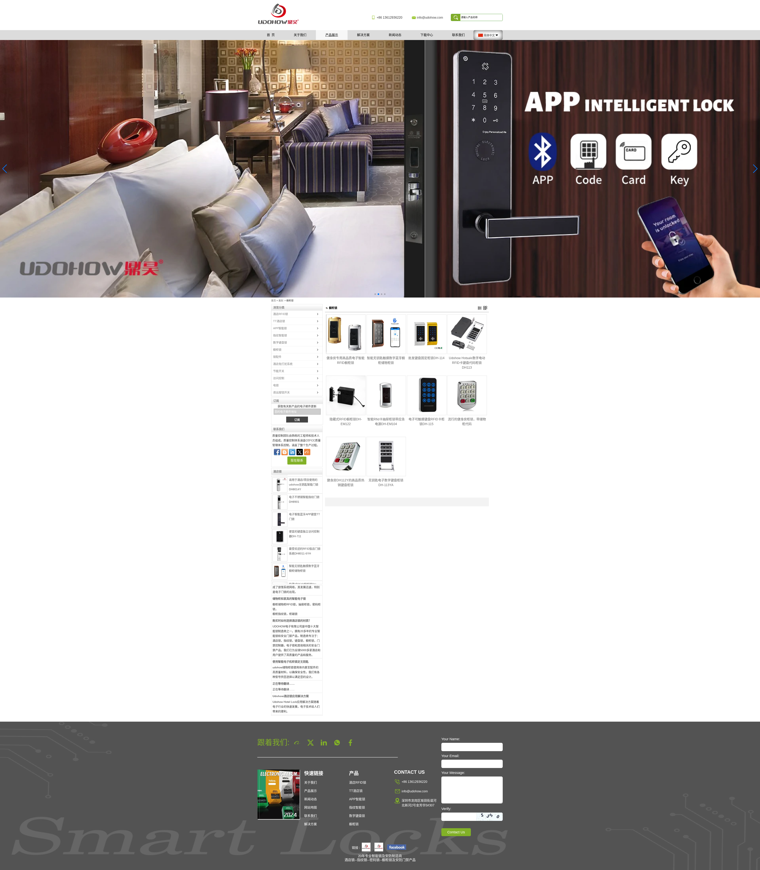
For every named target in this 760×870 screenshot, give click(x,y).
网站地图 (310, 807)
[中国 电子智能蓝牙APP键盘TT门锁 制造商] (279, 495)
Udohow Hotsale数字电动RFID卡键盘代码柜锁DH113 (467, 362)
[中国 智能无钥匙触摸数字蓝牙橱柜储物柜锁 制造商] (279, 548)
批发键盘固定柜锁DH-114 (426, 358)
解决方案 (363, 35)
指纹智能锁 (280, 335)
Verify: (446, 809)
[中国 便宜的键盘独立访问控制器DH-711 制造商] (279, 512)
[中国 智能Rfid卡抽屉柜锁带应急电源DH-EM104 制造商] (386, 414)
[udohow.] (366, 847)
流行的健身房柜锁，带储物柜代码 (467, 422)
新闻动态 (395, 35)
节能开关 (278, 371)
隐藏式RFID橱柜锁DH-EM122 (346, 422)
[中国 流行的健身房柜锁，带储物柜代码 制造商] (467, 414)
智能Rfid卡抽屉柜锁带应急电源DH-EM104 (386, 422)
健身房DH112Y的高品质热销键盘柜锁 (345, 483)
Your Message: (453, 773)
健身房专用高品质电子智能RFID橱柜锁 (346, 360)
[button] (375, 294)
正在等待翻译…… (284, 659)
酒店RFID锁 (280, 314)
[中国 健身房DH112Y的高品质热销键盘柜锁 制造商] (346, 475)
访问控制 (278, 378)
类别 (280, 300)
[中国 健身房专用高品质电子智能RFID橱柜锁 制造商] (346, 353)
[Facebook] (277, 452)
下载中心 (426, 35)
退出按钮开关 (281, 392)
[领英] (292, 452)
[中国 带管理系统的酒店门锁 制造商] (279, 582)
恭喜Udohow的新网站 (286, 694)
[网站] (299, 452)
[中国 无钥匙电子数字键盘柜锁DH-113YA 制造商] (386, 475)
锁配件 (277, 356)
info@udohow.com (430, 17)
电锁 (276, 385)
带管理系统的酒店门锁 (303, 577)
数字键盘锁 (280, 342)
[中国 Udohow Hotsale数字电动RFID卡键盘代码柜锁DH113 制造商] (467, 353)
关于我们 (300, 35)
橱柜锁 (277, 349)
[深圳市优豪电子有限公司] (279, 24)
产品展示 (331, 35)
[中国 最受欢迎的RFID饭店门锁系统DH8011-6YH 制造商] (279, 530)
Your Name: (450, 739)
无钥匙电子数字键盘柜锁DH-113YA (386, 483)
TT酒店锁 (279, 321)
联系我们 (458, 35)
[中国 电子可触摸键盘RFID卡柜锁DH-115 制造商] (426, 414)
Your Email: (450, 756)
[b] (380, 169)
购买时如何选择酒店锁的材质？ (292, 596)
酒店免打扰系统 (283, 363)
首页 (273, 300)
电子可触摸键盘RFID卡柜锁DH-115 (426, 422)
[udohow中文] (396, 847)
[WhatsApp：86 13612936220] (284, 452)
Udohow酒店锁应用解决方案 (291, 672)
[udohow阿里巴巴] (378, 847)
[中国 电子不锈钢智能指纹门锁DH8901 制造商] (279, 478)
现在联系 (297, 460)
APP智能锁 (280, 328)
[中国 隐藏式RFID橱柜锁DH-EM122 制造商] (279, 565)
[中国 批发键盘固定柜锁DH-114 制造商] (426, 353)
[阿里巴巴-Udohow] (307, 452)
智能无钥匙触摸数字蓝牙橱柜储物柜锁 (386, 360)
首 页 (271, 35)
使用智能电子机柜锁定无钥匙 (291, 637)
